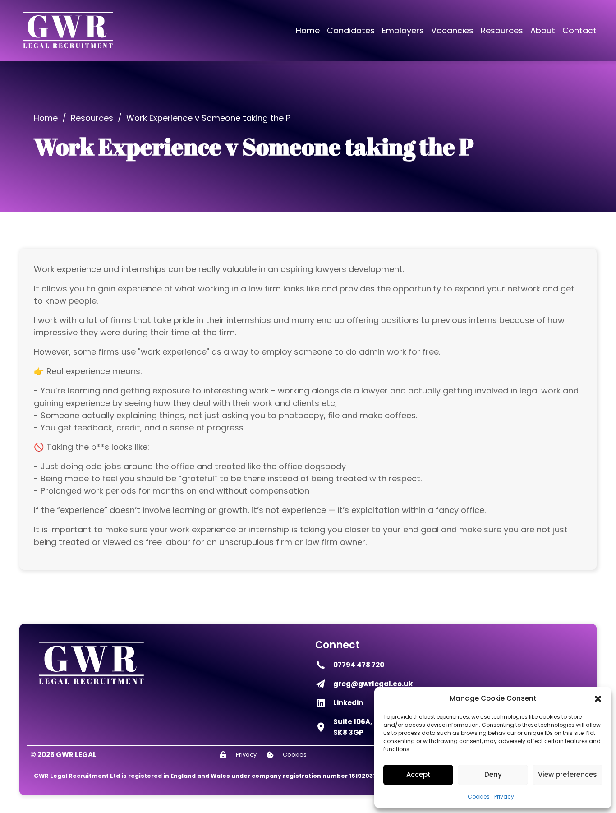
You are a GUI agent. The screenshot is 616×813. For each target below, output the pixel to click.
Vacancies (452, 30)
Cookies (479, 796)
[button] (597, 698)
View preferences (567, 774)
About (542, 30)
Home (308, 30)
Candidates (351, 30)
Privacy (504, 796)
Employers (403, 30)
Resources (502, 30)
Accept (418, 774)
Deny (493, 774)
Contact (579, 30)
